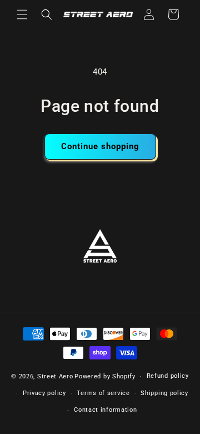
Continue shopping (100, 146)
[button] (22, 14)
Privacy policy (44, 393)
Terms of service (103, 393)
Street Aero (55, 376)
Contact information (105, 409)
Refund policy (168, 375)
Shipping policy (164, 393)
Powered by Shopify (105, 376)
